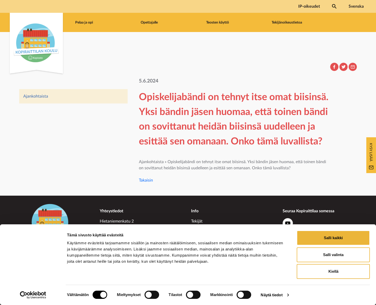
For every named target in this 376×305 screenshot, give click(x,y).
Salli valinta (333, 255)
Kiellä (333, 271)
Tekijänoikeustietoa (287, 22)
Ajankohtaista (35, 96)
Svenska (356, 6)
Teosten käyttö (217, 22)
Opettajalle (149, 22)
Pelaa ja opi (84, 22)
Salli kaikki (333, 238)
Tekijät (197, 221)
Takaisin (146, 180)
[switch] (152, 295)
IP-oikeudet (309, 6)
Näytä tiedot (271, 295)
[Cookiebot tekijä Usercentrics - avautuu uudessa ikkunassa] (33, 295)
